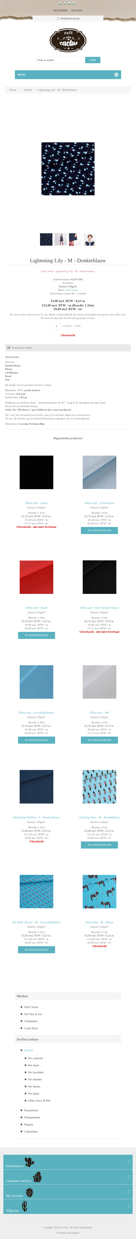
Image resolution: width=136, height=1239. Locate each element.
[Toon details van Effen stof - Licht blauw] (99, 472)
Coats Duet (31, 1028)
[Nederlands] (66, 4)
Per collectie (35, 1058)
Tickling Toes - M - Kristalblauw (99, 817)
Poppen (28, 1124)
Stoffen (28, 1050)
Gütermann (31, 1021)
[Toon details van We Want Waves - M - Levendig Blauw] (36, 891)
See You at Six (33, 1014)
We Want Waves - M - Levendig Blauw (36, 922)
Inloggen (77, 10)
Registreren (60, 10)
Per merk (33, 1065)
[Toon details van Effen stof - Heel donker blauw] (99, 577)
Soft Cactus (71, 290)
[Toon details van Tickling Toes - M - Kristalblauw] (99, 786)
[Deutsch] (75, 4)
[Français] (70, 4)
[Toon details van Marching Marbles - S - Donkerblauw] (36, 786)
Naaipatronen (32, 1117)
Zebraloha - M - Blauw (99, 922)
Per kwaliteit (36, 1072)
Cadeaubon (31, 1131)
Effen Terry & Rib (39, 1100)
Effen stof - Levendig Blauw (36, 712)
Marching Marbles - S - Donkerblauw (36, 817)
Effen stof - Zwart (37, 503)
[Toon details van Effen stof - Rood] (36, 577)
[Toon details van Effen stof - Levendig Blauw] (36, 682)
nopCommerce (73, 1233)
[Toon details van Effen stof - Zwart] (36, 472)
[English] (61, 4)
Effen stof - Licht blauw (99, 503)
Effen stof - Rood (36, 607)
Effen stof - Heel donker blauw (99, 607)
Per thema (34, 1086)
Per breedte (35, 1079)
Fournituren (31, 1110)
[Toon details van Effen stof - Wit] (99, 682)
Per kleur (33, 1093)
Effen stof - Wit (99, 712)
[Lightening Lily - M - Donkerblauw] (46, 239)
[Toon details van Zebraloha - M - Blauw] (99, 891)
